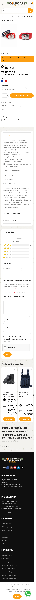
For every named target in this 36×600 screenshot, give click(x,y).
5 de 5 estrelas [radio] (24, 293)
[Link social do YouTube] (15, 467)
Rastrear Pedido (7, 555)
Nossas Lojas (6, 562)
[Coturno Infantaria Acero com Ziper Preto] (9, 378)
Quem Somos (6, 558)
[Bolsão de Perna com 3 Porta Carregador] (25, 378)
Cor (2, 78)
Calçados (5, 537)
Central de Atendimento (10, 565)
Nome (6, 319)
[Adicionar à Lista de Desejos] (15, 369)
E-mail (7, 328)
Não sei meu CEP (6, 109)
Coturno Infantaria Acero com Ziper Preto (8, 394)
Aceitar (17, 596)
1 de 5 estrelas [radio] (18, 293)
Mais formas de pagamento (13, 413)
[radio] (2, 81)
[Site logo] (17, 4)
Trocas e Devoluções (9, 575)
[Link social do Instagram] (11, 467)
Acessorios (5, 540)
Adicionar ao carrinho (22, 95)
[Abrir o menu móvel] (2, 4)
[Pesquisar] (30, 10)
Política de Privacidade (9, 568)
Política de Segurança (9, 572)
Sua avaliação (9, 293)
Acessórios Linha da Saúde (24, 17)
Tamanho (4, 86)
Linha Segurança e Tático (10, 527)
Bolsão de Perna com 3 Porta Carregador (24, 394)
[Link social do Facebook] (7, 467)
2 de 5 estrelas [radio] (19, 293)
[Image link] (13, 460)
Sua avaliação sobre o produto (15, 296)
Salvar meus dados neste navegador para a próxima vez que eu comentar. (18, 339)
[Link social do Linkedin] (18, 467)
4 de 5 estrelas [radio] (22, 293)
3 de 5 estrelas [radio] (21, 293)
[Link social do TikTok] (22, 467)
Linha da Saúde (5, 17)
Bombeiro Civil (6, 523)
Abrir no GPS (6, 491)
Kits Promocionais (8, 534)
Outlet (4, 544)
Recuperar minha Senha (9, 578)
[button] (3, 36)
